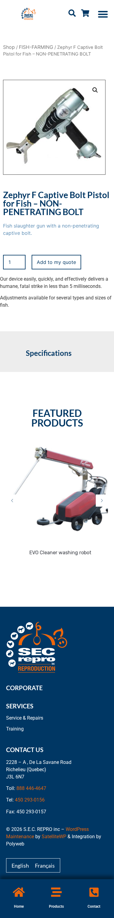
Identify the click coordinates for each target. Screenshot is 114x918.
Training (15, 729)
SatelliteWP (54, 836)
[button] (103, 14)
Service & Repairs (24, 718)
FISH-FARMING (36, 47)
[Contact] (94, 892)
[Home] (18, 892)
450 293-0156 (30, 800)
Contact (94, 906)
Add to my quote (56, 262)
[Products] (56, 892)
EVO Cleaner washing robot (59, 552)
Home (19, 906)
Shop (9, 47)
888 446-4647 (31, 788)
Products (56, 906)
